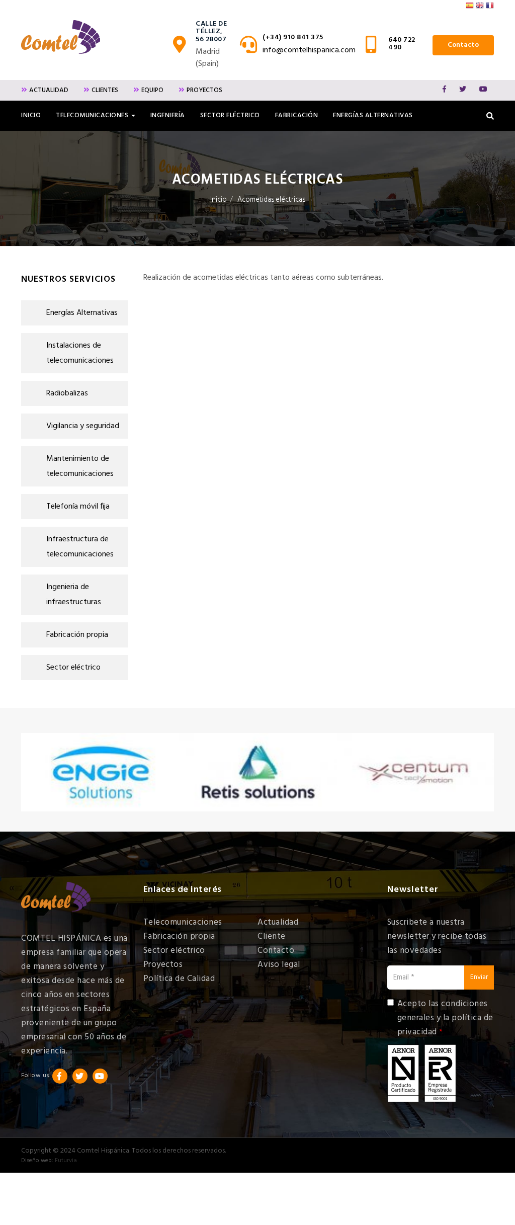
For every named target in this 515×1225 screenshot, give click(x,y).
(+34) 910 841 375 (293, 37)
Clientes (105, 90)
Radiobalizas (67, 393)
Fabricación (296, 115)
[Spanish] (470, 9)
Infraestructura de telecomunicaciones (80, 547)
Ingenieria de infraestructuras (73, 595)
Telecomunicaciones (182, 922)
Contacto (463, 45)
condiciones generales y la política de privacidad (445, 1018)
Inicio (31, 115)
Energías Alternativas (373, 115)
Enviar (479, 977)
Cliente (272, 936)
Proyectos (204, 90)
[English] (480, 9)
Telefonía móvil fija (78, 506)
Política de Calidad (179, 979)
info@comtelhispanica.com (309, 50)
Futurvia (66, 1160)
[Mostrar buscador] (490, 116)
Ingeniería (167, 115)
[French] (490, 9)
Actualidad (48, 90)
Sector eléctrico (230, 115)
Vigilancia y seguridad (82, 426)
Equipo (152, 90)
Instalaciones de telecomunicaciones (80, 353)
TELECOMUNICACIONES (93, 115)
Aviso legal (279, 964)
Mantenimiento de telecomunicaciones (80, 466)
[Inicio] (60, 37)
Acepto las (445, 1018)
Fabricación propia (77, 634)
